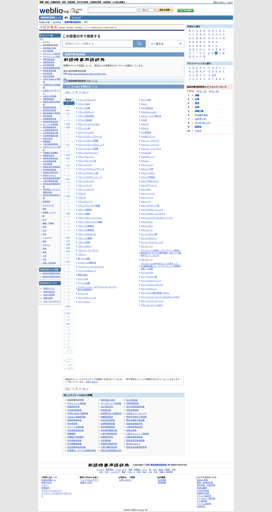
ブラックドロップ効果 (88, 149)
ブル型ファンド (148, 136)
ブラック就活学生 (86, 116)
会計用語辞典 (107, 406)
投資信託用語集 (108, 420)
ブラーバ (82, 254)
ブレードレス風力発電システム (155, 293)
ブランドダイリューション (90, 218)
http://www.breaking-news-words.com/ (87, 74)
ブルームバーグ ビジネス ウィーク (157, 218)
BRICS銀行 (83, 275)
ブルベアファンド (149, 185)
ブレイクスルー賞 (149, 234)
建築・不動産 (48, 223)
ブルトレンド (147, 165)
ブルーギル (146, 189)
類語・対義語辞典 (52, 2)
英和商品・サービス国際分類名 (81, 450)
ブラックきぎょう (86, 112)
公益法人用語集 (49, 96)
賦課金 (198, 126)
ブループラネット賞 (150, 205)
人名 (44, 256)
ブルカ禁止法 (147, 108)
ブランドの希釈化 (86, 226)
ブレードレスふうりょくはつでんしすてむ (160, 297)
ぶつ (68, 165)
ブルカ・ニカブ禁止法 (151, 116)
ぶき (68, 127)
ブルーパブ (146, 201)
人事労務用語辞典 (109, 434)
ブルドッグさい (148, 173)
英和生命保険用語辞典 (136, 447)
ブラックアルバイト (87, 100)
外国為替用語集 (74, 410)
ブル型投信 (146, 132)
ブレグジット (147, 259)
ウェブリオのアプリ (89, 480)
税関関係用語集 (74, 420)
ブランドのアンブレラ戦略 (90, 222)
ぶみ (68, 213)
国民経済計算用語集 (135, 440)
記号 (214, 75)
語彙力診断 (48, 298)
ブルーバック (147, 197)
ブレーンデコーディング (152, 301)
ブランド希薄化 (85, 209)
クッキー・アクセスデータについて (56, 494)
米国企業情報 (132, 410)
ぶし (68, 144)
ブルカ (144, 104)
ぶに (68, 179)
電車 (44, 209)
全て (42, 39)
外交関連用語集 (74, 444)
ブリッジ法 (83, 279)
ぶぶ (68, 323)
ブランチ (82, 197)
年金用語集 (106, 440)
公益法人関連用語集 (76, 417)
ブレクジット (147, 246)
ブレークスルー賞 (149, 277)
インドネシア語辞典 (206, 498)
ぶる (68, 244)
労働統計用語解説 (75, 437)
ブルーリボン (147, 226)
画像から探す (86, 482)
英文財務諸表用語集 (76, 447)
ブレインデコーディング (152, 242)
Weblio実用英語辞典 (51, 277)
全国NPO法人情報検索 (111, 413)
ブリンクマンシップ (87, 297)
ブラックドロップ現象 (88, 140)
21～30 (215, 91)
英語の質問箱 (49, 295)
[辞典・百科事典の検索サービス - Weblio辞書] (54, 12)
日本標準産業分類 (75, 430)
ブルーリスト (147, 222)
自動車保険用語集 (134, 437)
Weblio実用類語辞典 (51, 273)
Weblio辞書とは (48, 480)
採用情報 (162, 482)
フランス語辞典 (204, 496)
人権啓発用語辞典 (134, 427)
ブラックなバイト (86, 157)
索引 (66, 17)
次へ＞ (85, 92)
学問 (44, 227)
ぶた (68, 158)
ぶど (68, 313)
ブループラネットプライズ (153, 214)
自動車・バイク (49, 212)
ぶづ (68, 306)
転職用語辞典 (107, 437)
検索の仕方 (46, 482)
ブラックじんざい (86, 132)
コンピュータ (48, 205)
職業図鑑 (71, 434)
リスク (198, 130)
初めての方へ (219, 2)
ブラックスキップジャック (90, 136)
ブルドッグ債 (147, 169)
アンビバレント (202, 122)
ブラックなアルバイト (88, 153)
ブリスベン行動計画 (87, 262)
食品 (44, 252)
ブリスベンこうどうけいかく (91, 267)
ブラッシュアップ (86, 189)
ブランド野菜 (84, 242)
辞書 (41, 2)
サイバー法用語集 (75, 427)
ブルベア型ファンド (150, 181)
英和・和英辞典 (68, 2)
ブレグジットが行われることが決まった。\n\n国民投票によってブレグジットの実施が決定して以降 (161, 266)
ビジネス (57, 22)
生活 (44, 234)
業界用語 (46, 201)
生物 (44, 248)
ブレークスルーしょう (151, 280)
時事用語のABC (108, 400)
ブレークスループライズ (152, 285)
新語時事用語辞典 (73, 22)
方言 (44, 259)
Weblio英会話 (49, 292)
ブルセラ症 (146, 153)
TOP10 (190, 91)
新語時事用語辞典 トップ (51, 17)
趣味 (44, 241)
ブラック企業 (84, 108)
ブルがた (145, 124)
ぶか (68, 124)
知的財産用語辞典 (134, 423)
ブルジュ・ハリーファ (151, 149)
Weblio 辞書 (44, 22)
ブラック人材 (84, 128)
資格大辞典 (131, 430)
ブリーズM (146, 100)
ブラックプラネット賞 (88, 173)
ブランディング (85, 201)
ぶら (68, 237)
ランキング (76, 17)
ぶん (68, 261)
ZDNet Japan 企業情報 (77, 413)
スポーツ (46, 245)
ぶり (68, 241)
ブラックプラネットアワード (91, 169)
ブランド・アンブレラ (88, 250)
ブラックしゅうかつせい (89, 124)
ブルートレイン (148, 193)
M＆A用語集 (132, 400)
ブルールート (147, 230)
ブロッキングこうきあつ (152, 305)
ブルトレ (145, 161)
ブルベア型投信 (148, 177)
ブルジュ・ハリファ (150, 144)
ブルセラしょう (148, 157)
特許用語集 (72, 423)
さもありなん (201, 115)
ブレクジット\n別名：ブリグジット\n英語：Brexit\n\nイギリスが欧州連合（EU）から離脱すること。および (161, 253)
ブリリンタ (83, 293)
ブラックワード (85, 185)
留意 (197, 103)
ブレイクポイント (149, 238)
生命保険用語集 (74, 440)
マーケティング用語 (51, 56)
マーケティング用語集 (111, 403)
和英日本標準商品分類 (111, 450)
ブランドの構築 (85, 238)
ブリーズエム (84, 302)
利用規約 (45, 488)
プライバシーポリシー (51, 490)
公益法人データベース (136, 413)
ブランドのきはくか (87, 234)
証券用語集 (106, 410)
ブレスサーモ (147, 272)
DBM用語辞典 (132, 403)
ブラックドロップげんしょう (91, 144)
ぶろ (68, 251)
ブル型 (144, 120)
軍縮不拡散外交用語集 (136, 417)
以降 (197, 99)
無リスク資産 (84, 258)
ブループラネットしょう (152, 209)
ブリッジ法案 (84, 283)
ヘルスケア (47, 238)
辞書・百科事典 (49, 263)
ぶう (68, 113)
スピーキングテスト (51, 301)
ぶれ (68, 247)
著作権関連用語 (108, 427)
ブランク (82, 193)
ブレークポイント (149, 289)
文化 (44, 230)
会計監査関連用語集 (135, 406)
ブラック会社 (84, 104)
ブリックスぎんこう (87, 271)
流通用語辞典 (73, 406)
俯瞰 (197, 95)
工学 (44, 220)
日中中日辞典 (82, 2)
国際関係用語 (107, 417)
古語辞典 (107, 2)
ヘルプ (230, 2)
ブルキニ (145, 128)
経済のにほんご (133, 444)
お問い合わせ (91, 382)
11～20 (202, 91)
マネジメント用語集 (76, 403)
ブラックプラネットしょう (90, 177)
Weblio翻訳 (202, 488)
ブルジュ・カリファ (150, 140)
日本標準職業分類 (109, 430)
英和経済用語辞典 (109, 444)
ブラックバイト (85, 165)
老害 (197, 107)
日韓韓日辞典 (95, 2)
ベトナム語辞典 (204, 504)
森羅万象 (199, 111)
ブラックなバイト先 (87, 161)
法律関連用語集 (108, 423)
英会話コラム (49, 288)
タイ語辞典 (202, 501)
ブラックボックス (86, 181)
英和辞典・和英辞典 (206, 485)
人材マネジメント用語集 (137, 434)
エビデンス (200, 119)
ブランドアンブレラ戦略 (89, 205)
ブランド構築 (84, 214)
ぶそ (68, 154)
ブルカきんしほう (149, 112)
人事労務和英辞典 (109, 447)
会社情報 (162, 480)
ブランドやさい (85, 246)
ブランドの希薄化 (86, 230)
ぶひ (68, 196)
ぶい (68, 110)
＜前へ (67, 92)
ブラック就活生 (85, 120)
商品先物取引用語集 (135, 420)
